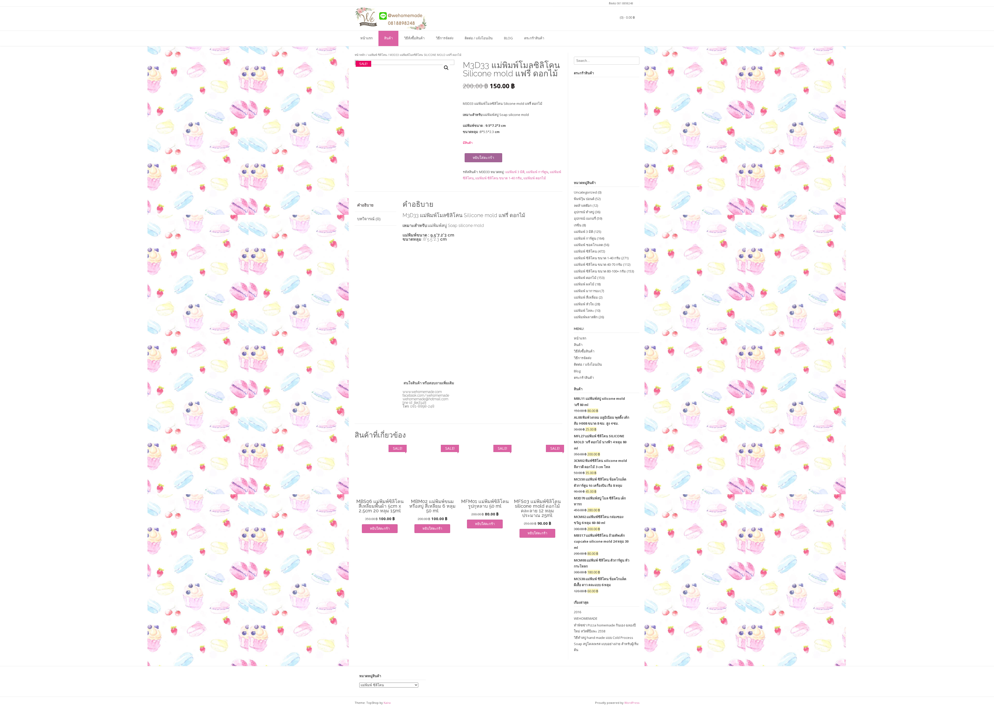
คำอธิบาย (365, 205)
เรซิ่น (577, 225)
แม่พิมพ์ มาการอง (587, 291)
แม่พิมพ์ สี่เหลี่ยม (586, 297)
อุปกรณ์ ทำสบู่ (584, 212)
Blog (508, 38)
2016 (577, 612)
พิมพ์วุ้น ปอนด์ (584, 198)
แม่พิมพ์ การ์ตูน (537, 171)
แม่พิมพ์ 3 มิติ (514, 171)
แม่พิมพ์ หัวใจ (584, 304)
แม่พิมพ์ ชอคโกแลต (588, 244)
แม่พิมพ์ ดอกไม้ (534, 178)
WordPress (631, 703)
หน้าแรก (366, 38)
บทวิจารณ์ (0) (369, 218)
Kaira (387, 703)
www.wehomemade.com (422, 392)
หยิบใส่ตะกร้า (483, 158)
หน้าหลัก (360, 55)
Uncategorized (585, 192)
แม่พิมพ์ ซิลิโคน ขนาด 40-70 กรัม (598, 264)
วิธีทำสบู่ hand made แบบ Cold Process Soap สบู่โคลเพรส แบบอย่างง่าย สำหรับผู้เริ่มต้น (606, 643)
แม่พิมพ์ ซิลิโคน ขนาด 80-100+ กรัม (600, 271)
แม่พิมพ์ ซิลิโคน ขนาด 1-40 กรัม (498, 178)
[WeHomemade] (391, 18)
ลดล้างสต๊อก (583, 205)
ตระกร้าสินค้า (534, 38)
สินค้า (388, 38)
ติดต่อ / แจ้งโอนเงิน (479, 38)
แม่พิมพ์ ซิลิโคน (377, 55)
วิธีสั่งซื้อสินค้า (414, 38)
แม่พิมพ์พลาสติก (586, 317)
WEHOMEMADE (585, 618)
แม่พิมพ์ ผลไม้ (584, 284)
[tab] (375, 205)
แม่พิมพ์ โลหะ (584, 310)
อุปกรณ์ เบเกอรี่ (585, 218)
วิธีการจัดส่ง (444, 38)
